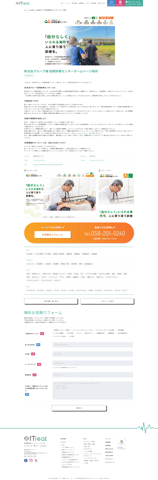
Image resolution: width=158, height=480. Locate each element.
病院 (80, 264)
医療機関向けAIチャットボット (71, 467)
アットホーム (94, 160)
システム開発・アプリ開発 (43, 254)
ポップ (102, 160)
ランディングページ (112, 277)
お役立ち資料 (112, 5)
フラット (117, 290)
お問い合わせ (102, 3)
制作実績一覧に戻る (51, 301)
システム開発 (88, 451)
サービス (67, 3)
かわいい (49, 290)
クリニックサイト (39, 160)
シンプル (71, 290)
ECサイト (57, 280)
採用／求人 (87, 446)
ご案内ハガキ (47, 274)
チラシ (62, 277)
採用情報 (93, 3)
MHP (63, 445)
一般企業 (48, 264)
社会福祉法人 (29, 75)
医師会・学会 (65, 264)
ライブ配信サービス (68, 447)
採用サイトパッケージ (68, 450)
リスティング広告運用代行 (70, 459)
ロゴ (82, 274)
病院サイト (91, 277)
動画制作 (69, 254)
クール (56, 290)
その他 (70, 274)
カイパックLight (67, 464)
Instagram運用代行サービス (70, 462)
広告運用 (94, 254)
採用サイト (100, 277)
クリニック (30, 264)
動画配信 (77, 254)
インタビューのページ (82, 133)
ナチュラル (98, 290)
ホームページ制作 (89, 441)
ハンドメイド (108, 290)
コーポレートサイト (33, 280)
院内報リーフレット (59, 274)
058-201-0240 (32, 454)
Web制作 (29, 254)
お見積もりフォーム (52, 234)
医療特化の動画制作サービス (70, 455)
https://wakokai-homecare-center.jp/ (48, 164)
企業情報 (81, 3)
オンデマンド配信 (104, 274)
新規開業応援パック (68, 457)
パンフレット (53, 277)
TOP (62, 3)
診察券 (119, 274)
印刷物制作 (85, 254)
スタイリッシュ (81, 290)
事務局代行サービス (68, 452)
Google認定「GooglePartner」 (121, 448)
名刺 (28, 274)
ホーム (26, 10)
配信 (113, 274)
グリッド (63, 290)
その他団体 (39, 264)
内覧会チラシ (36, 274)
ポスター (44, 277)
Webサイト (35, 277)
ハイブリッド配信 (91, 274)
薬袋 (125, 274)
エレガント (40, 290)
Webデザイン (88, 449)
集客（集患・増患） (90, 444)
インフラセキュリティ (90, 458)
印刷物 (69, 277)
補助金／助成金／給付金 (91, 460)
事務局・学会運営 (58, 254)
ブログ (87, 3)
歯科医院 (74, 264)
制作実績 (74, 3)
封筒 (28, 277)
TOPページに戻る (107, 301)
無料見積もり (120, 5)
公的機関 (55, 264)
